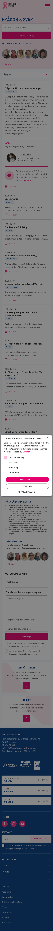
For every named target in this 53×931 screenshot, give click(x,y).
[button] (26, 492)
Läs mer (26, 452)
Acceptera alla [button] (27, 479)
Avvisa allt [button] (27, 486)
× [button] (47, 438)
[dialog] (26, 465)
